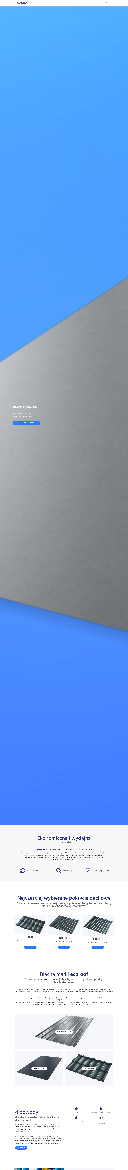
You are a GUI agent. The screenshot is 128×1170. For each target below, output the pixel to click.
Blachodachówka (89, 1068)
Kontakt (108, 3)
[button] (2, 415)
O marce (89, 3)
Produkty (79, 3)
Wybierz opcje (30, 947)
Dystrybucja (99, 3)
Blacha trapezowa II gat (64, 1032)
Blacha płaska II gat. (39, 1068)
